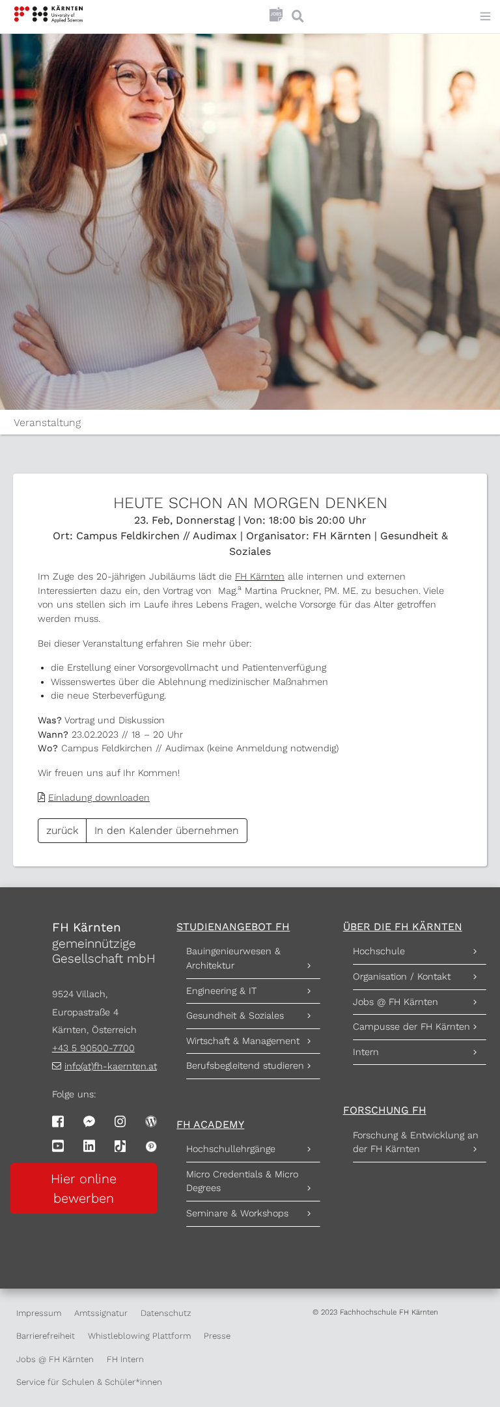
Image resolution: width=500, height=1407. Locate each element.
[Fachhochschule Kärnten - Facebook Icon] (58, 1121)
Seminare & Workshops (237, 1213)
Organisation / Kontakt (402, 976)
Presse (217, 1336)
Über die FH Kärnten (402, 926)
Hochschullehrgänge (230, 1149)
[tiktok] (120, 1145)
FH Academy (210, 1124)
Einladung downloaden (99, 797)
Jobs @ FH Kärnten (395, 1002)
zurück (62, 830)
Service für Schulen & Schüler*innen (89, 1382)
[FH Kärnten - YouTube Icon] (58, 1145)
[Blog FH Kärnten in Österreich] (151, 1121)
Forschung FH (384, 1110)
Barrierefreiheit (45, 1336)
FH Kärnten (260, 576)
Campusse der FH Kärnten (411, 1026)
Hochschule (379, 951)
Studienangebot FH (233, 926)
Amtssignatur (101, 1313)
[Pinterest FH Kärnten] (151, 1145)
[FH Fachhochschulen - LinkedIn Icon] (89, 1145)
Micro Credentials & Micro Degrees (242, 1181)
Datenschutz (166, 1313)
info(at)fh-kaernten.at (110, 1066)
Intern (366, 1052)
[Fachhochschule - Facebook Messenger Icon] (89, 1121)
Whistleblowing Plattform (139, 1336)
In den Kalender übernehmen (166, 830)
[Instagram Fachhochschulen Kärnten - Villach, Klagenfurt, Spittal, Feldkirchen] (120, 1121)
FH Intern (125, 1359)
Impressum (38, 1313)
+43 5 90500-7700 (93, 1048)
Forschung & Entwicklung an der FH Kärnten (416, 1142)
